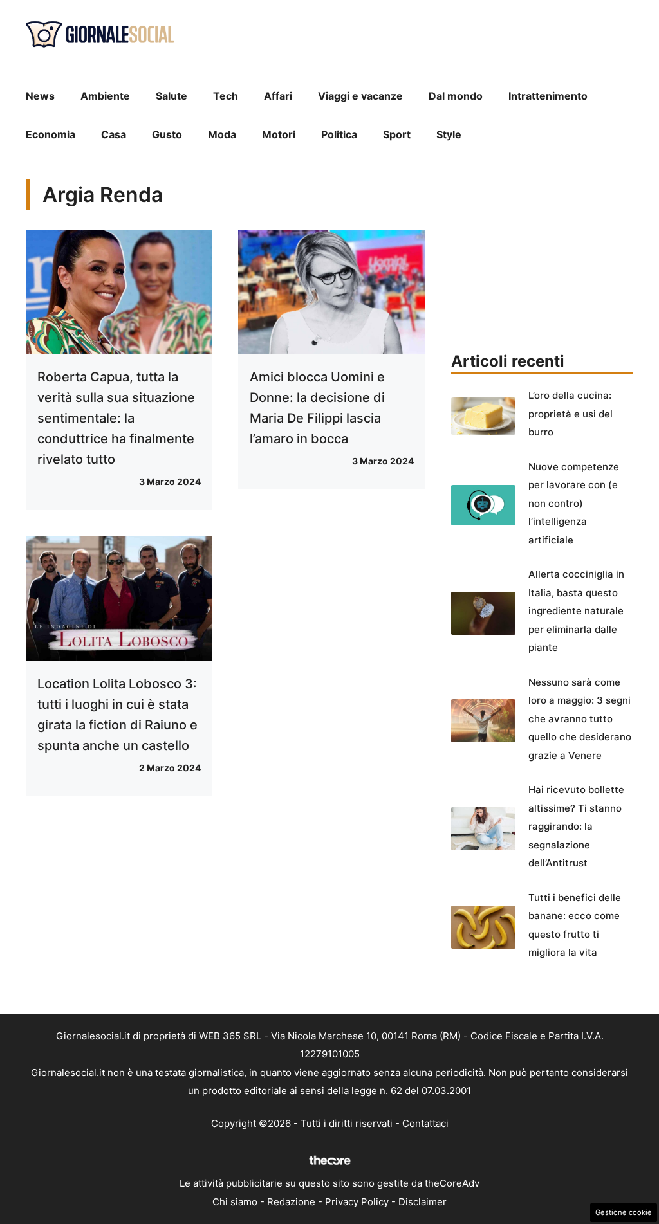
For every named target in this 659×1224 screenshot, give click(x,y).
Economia (50, 134)
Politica (339, 134)
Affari (278, 95)
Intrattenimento (548, 95)
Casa (113, 134)
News (40, 95)
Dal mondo (456, 95)
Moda (222, 134)
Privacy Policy (357, 1202)
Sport (397, 134)
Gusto (167, 134)
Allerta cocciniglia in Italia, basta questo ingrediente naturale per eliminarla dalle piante (576, 610)
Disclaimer (422, 1202)
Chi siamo (234, 1202)
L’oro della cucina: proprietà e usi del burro (570, 413)
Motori (278, 134)
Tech (225, 95)
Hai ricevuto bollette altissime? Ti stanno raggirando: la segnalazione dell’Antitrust (576, 826)
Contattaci (425, 1123)
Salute (171, 95)
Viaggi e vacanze (360, 95)
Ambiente (105, 95)
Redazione (291, 1202)
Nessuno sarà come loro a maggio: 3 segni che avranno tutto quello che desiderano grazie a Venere (579, 719)
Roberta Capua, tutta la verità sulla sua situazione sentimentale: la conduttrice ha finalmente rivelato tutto (116, 418)
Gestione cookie (623, 1212)
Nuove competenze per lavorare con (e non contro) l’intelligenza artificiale (573, 503)
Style (448, 134)
